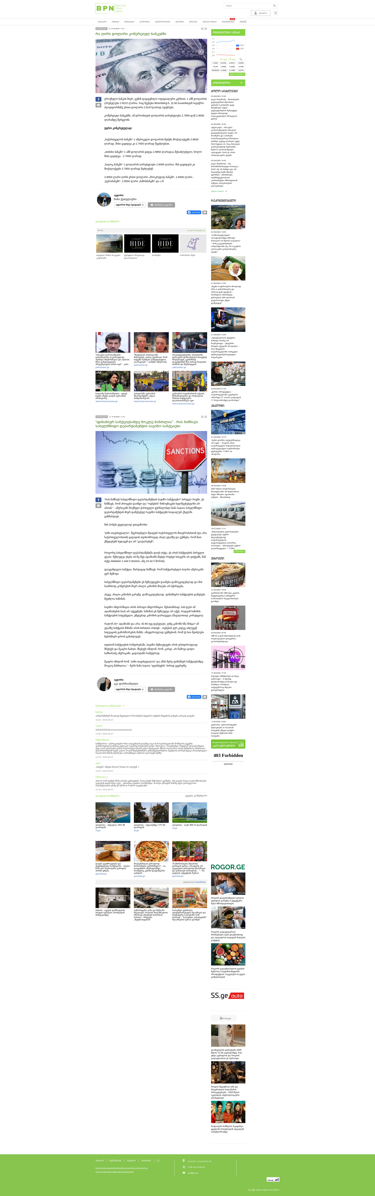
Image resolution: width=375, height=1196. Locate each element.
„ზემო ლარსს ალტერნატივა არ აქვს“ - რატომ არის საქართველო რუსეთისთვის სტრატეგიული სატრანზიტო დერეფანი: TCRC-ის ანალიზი (225, 447)
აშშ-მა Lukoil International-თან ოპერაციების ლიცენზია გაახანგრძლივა (225, 639)
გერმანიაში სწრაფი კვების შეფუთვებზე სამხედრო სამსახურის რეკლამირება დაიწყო (225, 597)
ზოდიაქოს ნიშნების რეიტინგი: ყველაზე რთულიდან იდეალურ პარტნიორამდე (227, 1129)
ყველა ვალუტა (236, 74)
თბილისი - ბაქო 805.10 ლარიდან (189, 825)
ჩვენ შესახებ (115, 1160)
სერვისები (146, 1160)
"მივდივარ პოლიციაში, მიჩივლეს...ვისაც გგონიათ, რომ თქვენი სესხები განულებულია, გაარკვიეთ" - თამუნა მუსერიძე (150, 358)
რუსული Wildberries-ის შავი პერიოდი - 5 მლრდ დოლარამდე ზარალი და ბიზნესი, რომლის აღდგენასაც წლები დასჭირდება (225, 683)
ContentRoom (200, 882)
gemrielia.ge (101, 874)
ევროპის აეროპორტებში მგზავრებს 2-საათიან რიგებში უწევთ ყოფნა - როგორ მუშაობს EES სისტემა (224, 730)
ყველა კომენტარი (196, 795)
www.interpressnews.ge (107, 401)
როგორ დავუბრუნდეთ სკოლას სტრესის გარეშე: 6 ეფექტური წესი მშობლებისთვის (227, 901)
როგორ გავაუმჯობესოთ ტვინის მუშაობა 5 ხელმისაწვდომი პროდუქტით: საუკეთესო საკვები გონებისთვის (228, 973)
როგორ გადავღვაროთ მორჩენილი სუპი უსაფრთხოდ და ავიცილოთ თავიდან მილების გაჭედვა (228, 936)
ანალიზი (217, 405)
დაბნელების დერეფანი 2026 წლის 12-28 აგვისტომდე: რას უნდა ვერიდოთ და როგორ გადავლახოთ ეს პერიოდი (226, 1054)
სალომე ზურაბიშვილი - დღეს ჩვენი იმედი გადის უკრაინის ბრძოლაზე (111, 395)
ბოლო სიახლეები (224, 91)
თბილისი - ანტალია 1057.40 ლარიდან (110, 826)
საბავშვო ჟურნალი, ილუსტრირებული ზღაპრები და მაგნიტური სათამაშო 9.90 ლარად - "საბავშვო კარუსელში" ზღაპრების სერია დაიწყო (189, 915)
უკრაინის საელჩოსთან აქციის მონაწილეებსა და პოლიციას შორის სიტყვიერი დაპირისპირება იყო (188, 397)
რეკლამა (131, 1160)
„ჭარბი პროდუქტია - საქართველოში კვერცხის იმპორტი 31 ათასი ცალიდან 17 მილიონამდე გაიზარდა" (226, 396)
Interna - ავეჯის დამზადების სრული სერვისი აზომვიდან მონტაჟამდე (110, 912)
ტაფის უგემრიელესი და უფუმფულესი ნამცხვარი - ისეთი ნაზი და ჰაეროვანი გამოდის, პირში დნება (113, 867)
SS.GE (100, 230)
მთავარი (100, 1160)
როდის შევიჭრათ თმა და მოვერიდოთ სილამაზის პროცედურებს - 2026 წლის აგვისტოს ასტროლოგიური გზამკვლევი (225, 1092)
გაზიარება (196, 212)
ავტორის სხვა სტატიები (128, 205)
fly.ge (98, 830)
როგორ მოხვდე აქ (196, 230)
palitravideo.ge (102, 367)
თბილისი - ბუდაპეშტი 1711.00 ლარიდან (149, 826)
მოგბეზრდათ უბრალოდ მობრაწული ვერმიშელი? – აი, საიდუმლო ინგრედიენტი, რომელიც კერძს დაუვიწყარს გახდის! (150, 868)
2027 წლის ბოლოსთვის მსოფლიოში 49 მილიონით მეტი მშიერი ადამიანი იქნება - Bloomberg (225, 493)
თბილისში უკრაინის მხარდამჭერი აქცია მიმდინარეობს (144, 395)
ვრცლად (238, 551)
